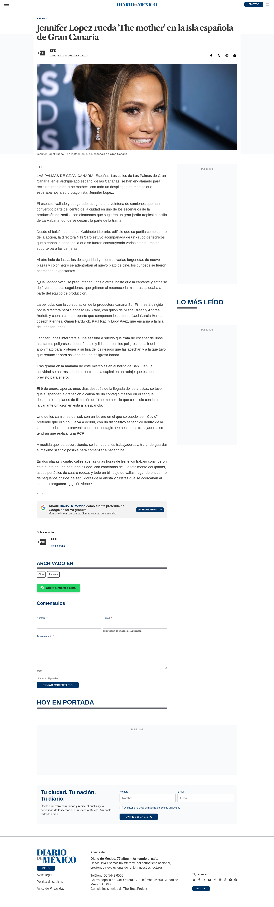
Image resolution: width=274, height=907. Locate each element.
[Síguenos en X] (204, 879)
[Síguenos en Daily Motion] (235, 879)
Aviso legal (44, 875)
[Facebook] (211, 55)
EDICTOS (254, 4)
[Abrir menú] (6, 4)
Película (53, 574)
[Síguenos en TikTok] (214, 879)
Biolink (201, 888)
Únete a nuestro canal (61, 587)
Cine (41, 574)
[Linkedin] (227, 55)
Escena (42, 18)
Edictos (46, 868)
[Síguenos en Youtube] (209, 879)
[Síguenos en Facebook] (199, 879)
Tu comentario (45, 636)
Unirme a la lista (139, 816)
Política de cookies (50, 881)
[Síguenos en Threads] (225, 879)
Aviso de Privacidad (51, 888)
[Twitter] (219, 55)
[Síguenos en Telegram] (230, 879)
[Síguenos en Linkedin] (220, 879)
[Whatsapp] (234, 55)
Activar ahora (148, 509)
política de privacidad (168, 807)
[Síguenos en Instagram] (194, 879)
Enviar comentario (58, 685)
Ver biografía (58, 545)
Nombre (42, 618)
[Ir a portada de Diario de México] (56, 856)
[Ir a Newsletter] (267, 4)
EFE (53, 50)
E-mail (107, 618)
